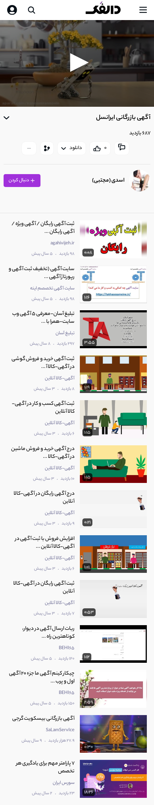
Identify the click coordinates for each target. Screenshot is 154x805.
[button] (77, 62)
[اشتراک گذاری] (47, 148)
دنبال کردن (19, 180)
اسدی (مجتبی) (108, 181)
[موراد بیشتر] (29, 148)
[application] (77, 63)
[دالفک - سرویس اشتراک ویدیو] (109, 10)
